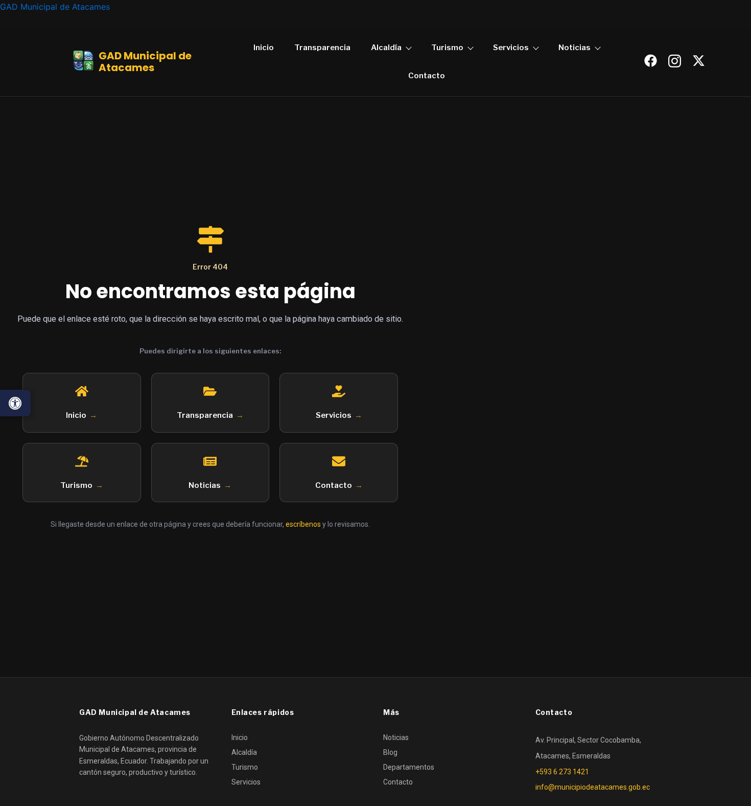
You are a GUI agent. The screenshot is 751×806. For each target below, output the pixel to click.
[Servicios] (338, 391)
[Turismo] (81, 461)
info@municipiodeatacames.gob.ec (592, 787)
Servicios (511, 47)
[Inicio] (81, 391)
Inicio (263, 47)
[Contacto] (338, 461)
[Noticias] (210, 461)
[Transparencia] (210, 391)
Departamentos (408, 767)
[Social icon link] (650, 61)
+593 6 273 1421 (562, 772)
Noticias (574, 47)
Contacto (426, 75)
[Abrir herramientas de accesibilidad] (15, 403)
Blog (390, 752)
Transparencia (322, 47)
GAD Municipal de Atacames (55, 7)
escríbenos (303, 524)
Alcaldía (386, 47)
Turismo (447, 47)
